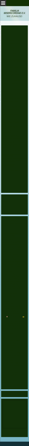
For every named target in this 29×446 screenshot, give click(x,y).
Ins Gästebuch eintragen (20, 236)
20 (25, 384)
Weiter (4, 384)
